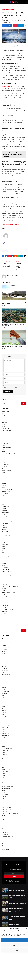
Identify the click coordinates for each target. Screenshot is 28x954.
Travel (3, 620)
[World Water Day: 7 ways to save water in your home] (14, 36)
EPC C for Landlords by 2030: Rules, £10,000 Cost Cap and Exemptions (17, 902)
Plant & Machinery (6, 561)
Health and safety (5, 500)
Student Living (5, 605)
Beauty (3, 426)
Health (3, 495)
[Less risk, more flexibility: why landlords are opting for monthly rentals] (14, 337)
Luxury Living (4, 540)
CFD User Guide (5, 443)
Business (4, 432)
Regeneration (5, 590)
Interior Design (5, 523)
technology (4, 613)
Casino (3, 437)
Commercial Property (6, 447)
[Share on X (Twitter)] (10, 25)
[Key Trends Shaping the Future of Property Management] (14, 315)
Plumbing (4, 563)
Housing (3, 519)
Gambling (4, 485)
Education (4, 460)
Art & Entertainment (6, 420)
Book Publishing (5, 428)
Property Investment (6, 580)
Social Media (4, 596)
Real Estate (4, 588)
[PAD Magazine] (14, 2)
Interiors (3, 525)
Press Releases (5, 567)
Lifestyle (3, 538)
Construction (4, 449)
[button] (26, 928)
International (4, 527)
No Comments (22, 20)
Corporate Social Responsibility (8, 453)
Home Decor (4, 510)
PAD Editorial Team (9, 20)
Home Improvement (6, 512)
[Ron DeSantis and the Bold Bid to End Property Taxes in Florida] (14, 292)
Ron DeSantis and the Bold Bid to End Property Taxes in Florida (14, 302)
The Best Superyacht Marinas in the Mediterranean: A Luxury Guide (17, 890)
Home (9, 6)
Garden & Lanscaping (6, 491)
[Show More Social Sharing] (25, 25)
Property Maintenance (6, 582)
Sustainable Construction (7, 609)
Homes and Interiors (6, 516)
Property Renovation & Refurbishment (10, 586)
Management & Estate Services (7, 9)
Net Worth (4, 550)
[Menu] (2, 2)
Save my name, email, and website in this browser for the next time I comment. (13, 386)
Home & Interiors (5, 508)
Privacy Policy (12, 881)
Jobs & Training (5, 531)
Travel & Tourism (5, 622)
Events (3, 468)
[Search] (26, 2)
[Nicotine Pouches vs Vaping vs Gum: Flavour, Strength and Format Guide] (5, 910)
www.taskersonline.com (7, 86)
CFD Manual (4, 441)
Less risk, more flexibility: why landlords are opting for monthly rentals (13, 347)
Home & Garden (5, 506)
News (3, 552)
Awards (3, 424)
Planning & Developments (7, 559)
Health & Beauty (5, 498)
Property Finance (5, 578)
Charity (3, 445)
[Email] (4, 243)
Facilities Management (7, 470)
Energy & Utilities (5, 464)
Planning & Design (6, 556)
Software (3, 599)
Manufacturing (5, 544)
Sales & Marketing (6, 594)
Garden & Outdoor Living (7, 493)
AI (2, 413)
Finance (3, 474)
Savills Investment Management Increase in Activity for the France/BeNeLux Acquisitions (20, 266)
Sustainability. (5, 607)
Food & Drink (4, 479)
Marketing (4, 546)
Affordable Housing (6, 411)
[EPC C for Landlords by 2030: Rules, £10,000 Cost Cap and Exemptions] (5, 903)
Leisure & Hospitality (6, 535)
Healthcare (4, 502)
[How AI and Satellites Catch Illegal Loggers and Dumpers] (5, 897)
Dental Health (5, 458)
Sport (3, 601)
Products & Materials (6, 571)
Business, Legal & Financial (7, 434)
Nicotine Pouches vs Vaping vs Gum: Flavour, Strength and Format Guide (16, 910)
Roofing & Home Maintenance (8, 592)
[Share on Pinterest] (15, 25)
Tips (2, 615)
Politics (3, 565)
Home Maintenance (6, 514)
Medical (3, 548)
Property (3, 573)
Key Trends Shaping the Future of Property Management (13, 325)
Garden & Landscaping (7, 489)
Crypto (3, 455)
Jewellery (4, 529)
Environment (4, 466)
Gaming (3, 487)
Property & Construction (7, 575)
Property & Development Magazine (10, 224)
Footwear (4, 481)
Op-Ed (3, 554)
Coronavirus (4, 451)
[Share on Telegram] (21, 25)
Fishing (3, 476)
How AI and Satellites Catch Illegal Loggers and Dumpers (17, 896)
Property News (5, 584)
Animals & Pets (5, 415)
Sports (3, 603)
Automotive (4, 422)
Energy (3, 462)
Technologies (4, 611)
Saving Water (5, 251)
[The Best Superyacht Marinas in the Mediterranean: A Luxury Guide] (5, 890)
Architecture (4, 418)
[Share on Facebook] (4, 25)
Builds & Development (6, 430)
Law (2, 533)
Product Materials (5, 569)
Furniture (4, 483)
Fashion (3, 472)
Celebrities (4, 439)
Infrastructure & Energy (7, 521)
